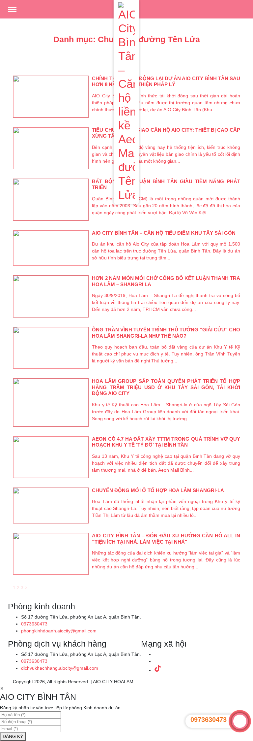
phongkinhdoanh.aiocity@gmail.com (59, 630)
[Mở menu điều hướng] (12, 8)
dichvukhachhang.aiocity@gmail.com (59, 668)
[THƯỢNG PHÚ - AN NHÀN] (126, 100)
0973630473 (34, 623)
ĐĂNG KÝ (13, 736)
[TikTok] (157, 670)
